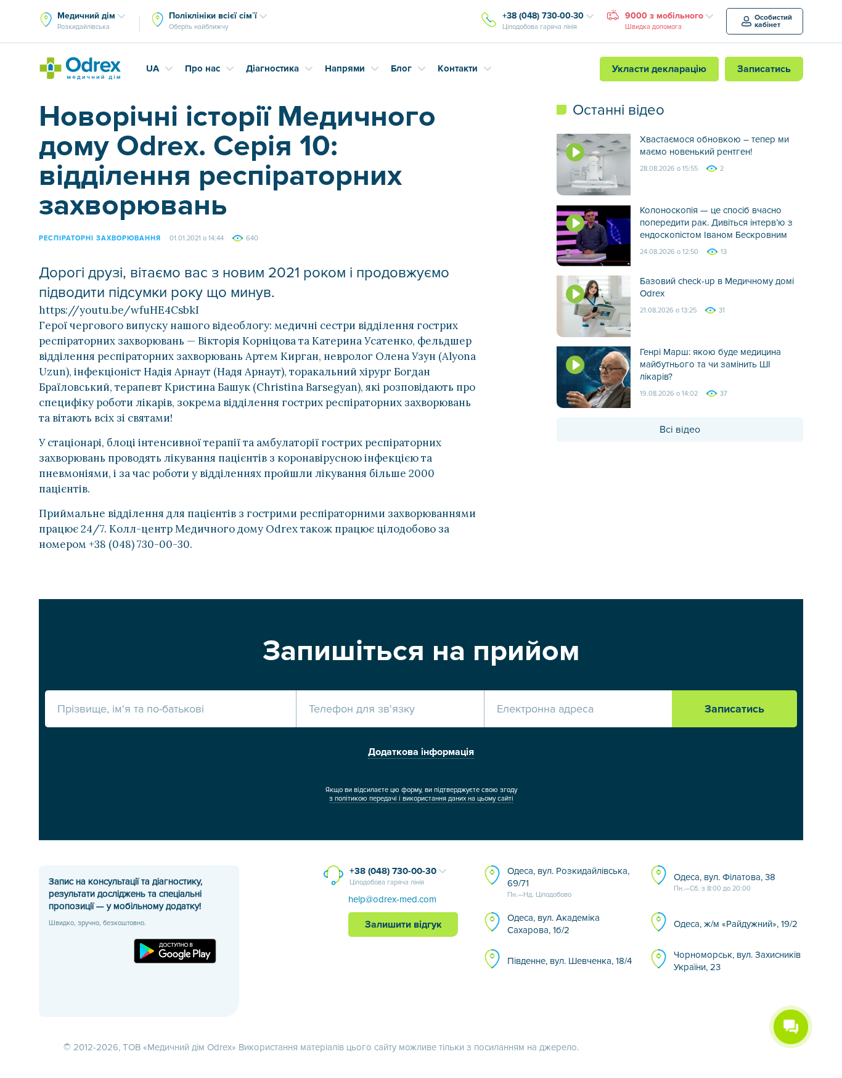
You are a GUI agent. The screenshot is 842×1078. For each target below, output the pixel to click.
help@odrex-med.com (392, 899)
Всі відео (680, 429)
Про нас (202, 68)
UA (152, 68)
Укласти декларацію (659, 69)
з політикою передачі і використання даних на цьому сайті (421, 798)
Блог (401, 68)
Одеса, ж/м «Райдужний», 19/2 (736, 923)
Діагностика (272, 68)
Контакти (458, 68)
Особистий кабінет (773, 21)
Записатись (764, 69)
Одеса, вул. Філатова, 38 (724, 882)
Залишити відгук (403, 924)
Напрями (345, 68)
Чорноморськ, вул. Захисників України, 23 (737, 961)
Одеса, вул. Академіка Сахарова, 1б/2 (553, 924)
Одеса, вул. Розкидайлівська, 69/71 (568, 882)
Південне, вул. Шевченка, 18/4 (569, 960)
